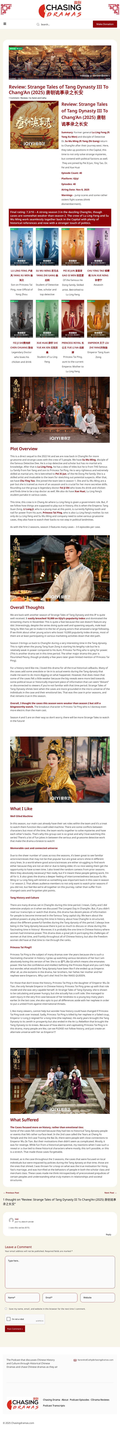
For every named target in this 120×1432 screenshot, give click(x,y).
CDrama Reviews (100, 1399)
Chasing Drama (51, 1399)
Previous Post (11, 1193)
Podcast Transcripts (54, 1405)
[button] (5, 23)
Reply (108, 1234)
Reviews (24, 98)
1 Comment (14, 98)
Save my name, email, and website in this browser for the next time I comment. (47, 1308)
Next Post (110, 1193)
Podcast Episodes (79, 1399)
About (65, 1399)
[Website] (97, 1298)
